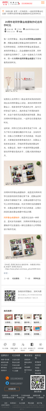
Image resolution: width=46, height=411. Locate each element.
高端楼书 (38, 370)
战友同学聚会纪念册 (32, 29)
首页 (15, 11)
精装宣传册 (4, 362)
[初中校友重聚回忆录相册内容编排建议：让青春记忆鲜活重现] (18, 319)
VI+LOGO (4, 365)
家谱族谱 (38, 362)
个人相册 (15, 371)
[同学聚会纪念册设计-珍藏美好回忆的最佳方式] (28, 331)
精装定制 (38, 356)
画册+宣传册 (5, 359)
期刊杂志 (4, 367)
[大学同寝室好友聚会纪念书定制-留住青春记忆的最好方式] (8, 319)
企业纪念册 (16, 359)
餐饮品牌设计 (28, 363)
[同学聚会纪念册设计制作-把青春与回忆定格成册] (18, 331)
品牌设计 (5, 355)
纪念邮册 (38, 365)
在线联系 (12, 389)
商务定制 (38, 373)
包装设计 (4, 370)
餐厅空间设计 (28, 371)
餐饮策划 (28, 355)
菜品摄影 (27, 367)
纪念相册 (16, 355)
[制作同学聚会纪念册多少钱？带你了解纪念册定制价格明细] (37, 319)
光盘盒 (37, 368)
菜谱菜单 (27, 359)
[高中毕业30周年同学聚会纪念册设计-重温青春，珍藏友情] (28, 319)
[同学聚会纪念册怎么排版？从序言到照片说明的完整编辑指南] (8, 331)
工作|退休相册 (16, 368)
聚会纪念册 (16, 362)
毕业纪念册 (16, 365)
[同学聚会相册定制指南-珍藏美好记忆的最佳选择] (37, 331)
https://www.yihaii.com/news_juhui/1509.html (23, 269)
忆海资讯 (23, 11)
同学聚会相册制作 (12, 218)
